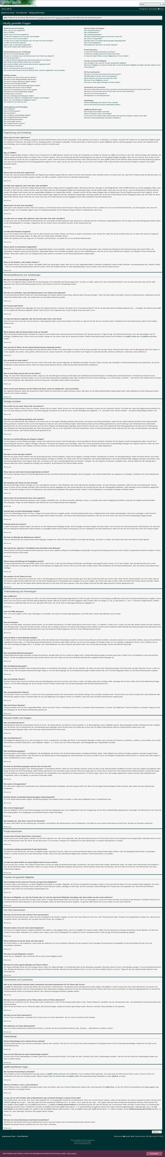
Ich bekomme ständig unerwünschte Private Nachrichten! (102, 54)
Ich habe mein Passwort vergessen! (15, 43)
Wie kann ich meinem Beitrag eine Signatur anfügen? (20, 81)
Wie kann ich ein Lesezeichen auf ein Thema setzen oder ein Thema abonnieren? (109, 91)
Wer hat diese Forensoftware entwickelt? (96, 111)
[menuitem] (9, 9)
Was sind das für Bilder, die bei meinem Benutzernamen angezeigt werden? (27, 64)
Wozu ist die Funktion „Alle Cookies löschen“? (18, 47)
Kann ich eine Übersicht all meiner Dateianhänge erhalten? (102, 104)
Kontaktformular (42, 17)
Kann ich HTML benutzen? (12, 111)
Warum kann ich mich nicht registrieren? (16, 34)
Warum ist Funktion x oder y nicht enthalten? (98, 113)
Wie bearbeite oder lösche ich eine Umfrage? (18, 87)
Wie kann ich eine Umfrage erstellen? (15, 83)
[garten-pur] (19, 3)
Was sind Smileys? (10, 113)
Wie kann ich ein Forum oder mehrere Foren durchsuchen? (102, 74)
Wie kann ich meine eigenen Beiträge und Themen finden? (102, 82)
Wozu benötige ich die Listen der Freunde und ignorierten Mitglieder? (105, 63)
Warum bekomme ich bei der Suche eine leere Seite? (100, 78)
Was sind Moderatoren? (91, 32)
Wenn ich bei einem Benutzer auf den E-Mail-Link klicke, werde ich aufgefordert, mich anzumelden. (34, 70)
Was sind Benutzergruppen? (93, 34)
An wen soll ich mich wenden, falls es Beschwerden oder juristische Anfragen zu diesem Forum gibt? (115, 116)
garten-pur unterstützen (63, 17)
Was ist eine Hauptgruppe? (92, 43)
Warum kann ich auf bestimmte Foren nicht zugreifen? (20, 89)
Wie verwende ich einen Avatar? (14, 66)
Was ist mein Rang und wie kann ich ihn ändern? (19, 68)
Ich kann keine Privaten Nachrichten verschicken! (99, 52)
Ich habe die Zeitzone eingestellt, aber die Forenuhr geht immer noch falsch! (27, 60)
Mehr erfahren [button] (72, 1153)
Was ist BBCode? (9, 109)
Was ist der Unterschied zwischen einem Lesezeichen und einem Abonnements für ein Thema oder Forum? (117, 89)
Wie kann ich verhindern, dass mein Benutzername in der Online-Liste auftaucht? (29, 56)
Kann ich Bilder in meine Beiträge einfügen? (17, 115)
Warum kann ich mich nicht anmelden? (16, 38)
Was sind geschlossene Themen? (14, 123)
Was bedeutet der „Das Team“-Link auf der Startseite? (101, 45)
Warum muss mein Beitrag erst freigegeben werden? (20, 100)
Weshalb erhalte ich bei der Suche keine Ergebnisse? (100, 76)
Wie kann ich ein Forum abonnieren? (95, 93)
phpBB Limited (131, 336)
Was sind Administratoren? (92, 30)
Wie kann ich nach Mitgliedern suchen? (96, 80)
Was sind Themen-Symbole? (13, 125)
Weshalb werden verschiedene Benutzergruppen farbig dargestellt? (105, 41)
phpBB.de (146, 336)
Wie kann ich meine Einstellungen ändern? (17, 54)
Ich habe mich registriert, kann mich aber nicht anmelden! (21, 36)
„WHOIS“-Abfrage (10, 1102)
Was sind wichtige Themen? (12, 121)
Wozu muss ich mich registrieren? (14, 30)
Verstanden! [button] (154, 1153)
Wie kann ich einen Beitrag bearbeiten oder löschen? (20, 79)
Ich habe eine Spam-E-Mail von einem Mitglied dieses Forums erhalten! (106, 56)
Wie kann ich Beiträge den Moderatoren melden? (19, 96)
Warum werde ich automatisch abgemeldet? (17, 45)
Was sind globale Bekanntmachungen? (16, 117)
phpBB (77, 1140)
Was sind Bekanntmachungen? (13, 119)
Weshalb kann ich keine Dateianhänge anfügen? (19, 91)
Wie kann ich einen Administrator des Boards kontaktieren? (102, 118)
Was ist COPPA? (9, 32)
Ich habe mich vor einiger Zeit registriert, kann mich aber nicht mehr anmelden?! (28, 41)
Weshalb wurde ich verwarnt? (13, 94)
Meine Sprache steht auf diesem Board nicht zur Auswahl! (22, 62)
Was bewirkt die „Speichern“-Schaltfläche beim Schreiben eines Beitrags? (26, 98)
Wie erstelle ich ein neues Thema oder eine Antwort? (20, 77)
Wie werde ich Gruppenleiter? (93, 38)
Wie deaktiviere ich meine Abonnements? (97, 95)
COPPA (126, 188)
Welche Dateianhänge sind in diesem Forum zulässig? (101, 102)
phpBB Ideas (109, 1087)
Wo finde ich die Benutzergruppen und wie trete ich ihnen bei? (103, 36)
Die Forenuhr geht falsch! (11, 58)
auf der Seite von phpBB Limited (67, 1076)
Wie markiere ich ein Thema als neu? (15, 102)
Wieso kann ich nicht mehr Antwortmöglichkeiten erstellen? (22, 85)
